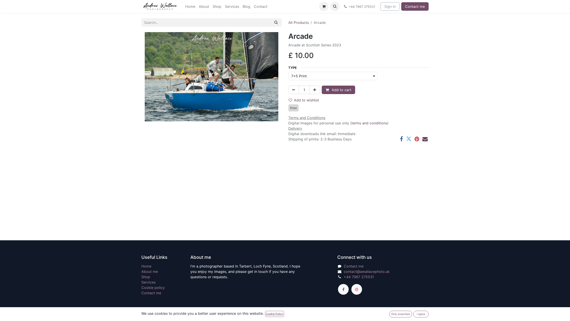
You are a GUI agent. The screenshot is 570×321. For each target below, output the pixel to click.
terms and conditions (369, 123)
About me (149, 271)
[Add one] (314, 90)
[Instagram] (356, 289)
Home (146, 266)
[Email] (425, 139)
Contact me (415, 6)
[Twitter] (408, 139)
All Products (298, 22)
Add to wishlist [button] (306, 100)
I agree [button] (421, 314)
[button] (335, 6)
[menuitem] (190, 6)
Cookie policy (153, 287)
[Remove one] (293, 90)
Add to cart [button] (341, 90)
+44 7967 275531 (359, 277)
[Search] (276, 22)
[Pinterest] (417, 139)
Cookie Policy (274, 313)
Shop (145, 277)
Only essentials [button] (400, 314)
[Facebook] (401, 139)
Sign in (390, 6)
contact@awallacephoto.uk (367, 271)
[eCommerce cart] (323, 6)
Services (148, 282)
